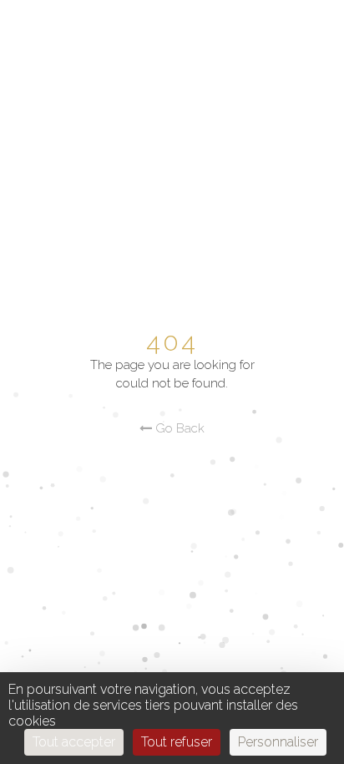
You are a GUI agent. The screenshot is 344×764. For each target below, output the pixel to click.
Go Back (178, 427)
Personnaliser (278, 742)
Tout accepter (74, 742)
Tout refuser (176, 742)
